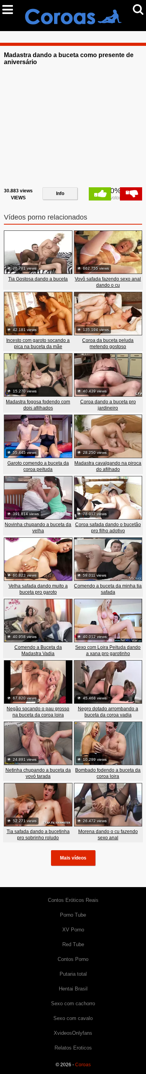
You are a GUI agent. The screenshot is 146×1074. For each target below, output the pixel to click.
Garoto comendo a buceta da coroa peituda (38, 466)
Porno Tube (73, 915)
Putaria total (73, 974)
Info (60, 193)
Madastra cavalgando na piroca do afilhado (107, 466)
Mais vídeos (73, 858)
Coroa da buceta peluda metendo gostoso (108, 343)
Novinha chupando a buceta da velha (38, 528)
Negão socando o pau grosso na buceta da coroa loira (38, 712)
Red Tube (73, 944)
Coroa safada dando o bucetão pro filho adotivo (108, 528)
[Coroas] (73, 15)
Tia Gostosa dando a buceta (38, 279)
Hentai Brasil (73, 989)
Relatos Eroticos (73, 1048)
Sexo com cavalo (73, 1018)
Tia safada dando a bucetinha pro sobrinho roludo (38, 834)
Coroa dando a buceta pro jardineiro (108, 405)
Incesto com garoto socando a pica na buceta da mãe (38, 343)
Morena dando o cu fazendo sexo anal (108, 834)
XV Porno (73, 930)
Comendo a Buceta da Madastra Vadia (38, 650)
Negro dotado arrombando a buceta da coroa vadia (108, 712)
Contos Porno (73, 959)
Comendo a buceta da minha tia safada (108, 589)
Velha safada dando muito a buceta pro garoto (38, 589)
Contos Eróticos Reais (73, 900)
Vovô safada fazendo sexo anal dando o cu (108, 282)
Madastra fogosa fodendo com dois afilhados (38, 405)
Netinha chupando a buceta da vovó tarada (38, 773)
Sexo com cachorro (73, 1003)
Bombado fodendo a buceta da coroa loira (108, 773)
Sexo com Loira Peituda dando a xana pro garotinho (108, 650)
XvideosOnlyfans (73, 1033)
